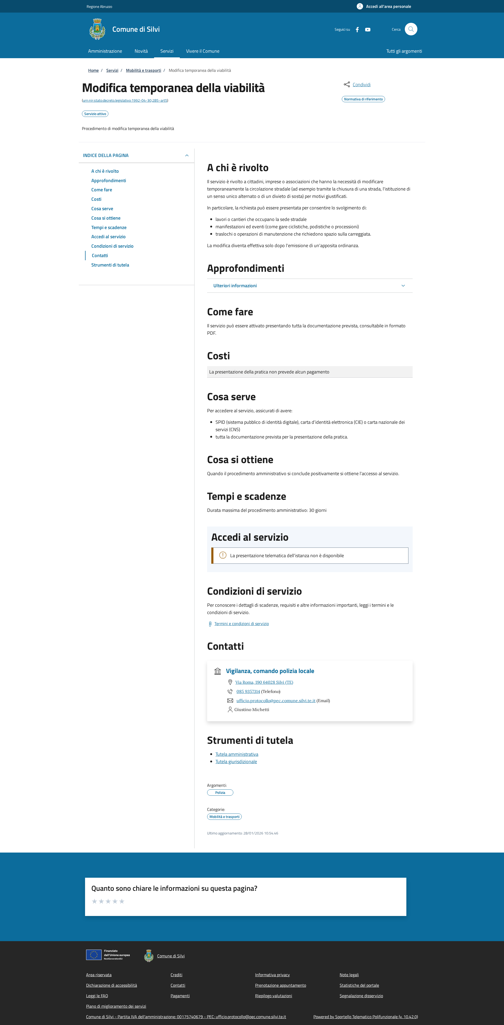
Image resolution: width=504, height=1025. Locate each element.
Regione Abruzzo (99, 6)
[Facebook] (355, 28)
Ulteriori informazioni (235, 285)
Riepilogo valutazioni (273, 996)
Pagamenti (180, 996)
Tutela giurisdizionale (236, 761)
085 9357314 (248, 691)
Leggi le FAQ (97, 996)
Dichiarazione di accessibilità (111, 985)
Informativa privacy (272, 975)
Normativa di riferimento (363, 98)
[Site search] (411, 29)
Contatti (178, 985)
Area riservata (99, 975)
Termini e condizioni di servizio (241, 623)
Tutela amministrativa (237, 754)
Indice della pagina (106, 155)
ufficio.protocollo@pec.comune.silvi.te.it (276, 700)
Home (93, 70)
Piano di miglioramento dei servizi (116, 1006)
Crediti (176, 975)
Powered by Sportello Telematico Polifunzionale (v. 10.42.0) (365, 1016)
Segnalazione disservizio (361, 996)
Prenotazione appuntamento (280, 985)
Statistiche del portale (359, 985)
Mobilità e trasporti (143, 70)
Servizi (112, 70)
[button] (383, 6)
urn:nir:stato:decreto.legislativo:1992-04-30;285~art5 (125, 100)
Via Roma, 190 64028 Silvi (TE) (264, 682)
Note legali (349, 975)
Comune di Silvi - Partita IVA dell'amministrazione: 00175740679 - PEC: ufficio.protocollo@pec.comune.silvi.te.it (186, 1016)
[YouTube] (365, 28)
